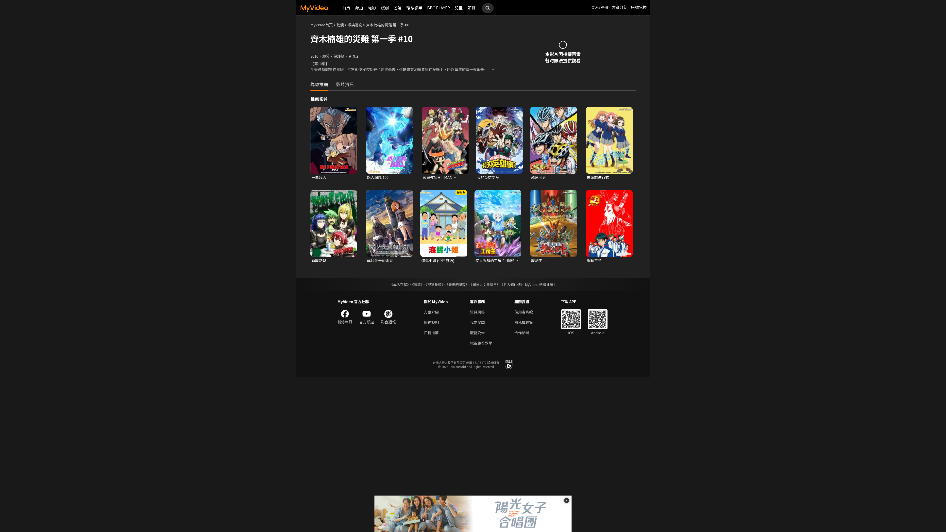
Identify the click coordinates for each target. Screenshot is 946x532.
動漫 (398, 8)
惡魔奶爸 (318, 260)
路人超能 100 (378, 177)
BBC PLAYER (438, 8)
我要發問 (477, 322)
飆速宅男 (538, 177)
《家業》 (417, 284)
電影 (372, 8)
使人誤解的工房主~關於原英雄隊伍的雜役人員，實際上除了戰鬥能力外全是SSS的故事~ (496, 260)
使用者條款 (523, 312)
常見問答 (477, 312)
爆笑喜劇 (355, 24)
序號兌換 (639, 7)
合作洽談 (521, 332)
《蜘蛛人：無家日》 (484, 284)
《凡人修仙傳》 (513, 284)
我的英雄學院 (488, 177)
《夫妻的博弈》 (457, 284)
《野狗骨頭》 (434, 284)
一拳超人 (318, 177)
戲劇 (385, 8)
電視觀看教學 (481, 343)
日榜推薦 (431, 332)
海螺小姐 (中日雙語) (437, 260)
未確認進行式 (598, 177)
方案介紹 (619, 7)
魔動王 (536, 260)
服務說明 (431, 322)
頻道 (359, 8)
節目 (471, 8)
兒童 (459, 8)
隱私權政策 (523, 322)
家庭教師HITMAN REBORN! (438, 177)
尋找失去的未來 (380, 260)
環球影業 (414, 8)
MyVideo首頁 (321, 24)
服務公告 (477, 332)
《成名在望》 (399, 284)
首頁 (346, 8)
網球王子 (594, 260)
